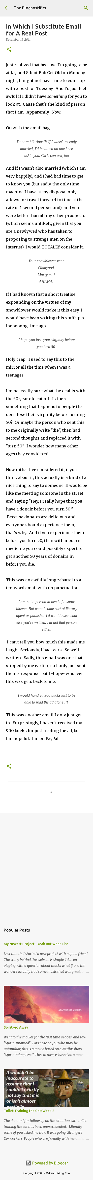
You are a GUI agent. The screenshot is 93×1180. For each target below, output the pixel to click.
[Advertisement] (46, 866)
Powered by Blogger (49, 1163)
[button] (9, 49)
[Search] (86, 8)
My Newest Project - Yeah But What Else (36, 944)
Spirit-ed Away (16, 1027)
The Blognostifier (30, 8)
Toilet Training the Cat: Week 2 (29, 1111)
